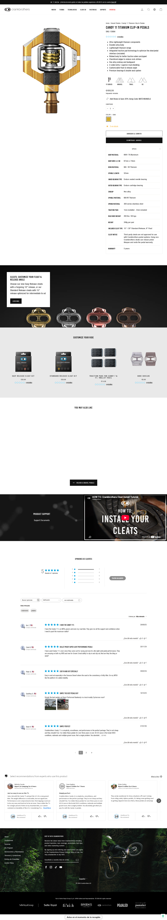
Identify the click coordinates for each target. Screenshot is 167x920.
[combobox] (51, 600)
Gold (108, 119)
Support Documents (42, 520)
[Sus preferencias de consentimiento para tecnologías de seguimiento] (163, 916)
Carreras (7, 844)
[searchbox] (28, 600)
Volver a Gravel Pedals (85, 483)
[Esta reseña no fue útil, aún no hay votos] (144, 718)
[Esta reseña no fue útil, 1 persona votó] (144, 638)
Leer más (16, 301)
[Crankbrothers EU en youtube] (60, 867)
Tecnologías (72, 9)
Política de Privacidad (12, 859)
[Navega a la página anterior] (75, 752)
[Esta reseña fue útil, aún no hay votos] (140, 638)
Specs (134, 149)
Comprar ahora (134, 140)
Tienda (61, 9)
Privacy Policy (64, 852)
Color (111, 115)
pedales (33, 611)
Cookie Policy (9, 863)
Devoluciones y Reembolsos (14, 852)
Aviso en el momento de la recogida (83, 917)
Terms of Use (74, 852)
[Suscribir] (77, 859)
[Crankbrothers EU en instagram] (51, 867)
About (7, 837)
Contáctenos (9, 840)
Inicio (108, 23)
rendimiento (24, 611)
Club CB (113, 2)
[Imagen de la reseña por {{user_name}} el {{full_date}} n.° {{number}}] (50, 704)
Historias (93, 9)
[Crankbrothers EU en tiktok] (56, 867)
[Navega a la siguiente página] (92, 752)
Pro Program (9, 848)
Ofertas (112, 9)
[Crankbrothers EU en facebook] (46, 867)
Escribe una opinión (117, 578)
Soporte (103, 9)
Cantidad (109, 104)
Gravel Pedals (115, 23)
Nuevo (54, 9)
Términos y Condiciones (13, 855)
